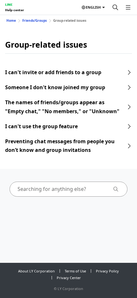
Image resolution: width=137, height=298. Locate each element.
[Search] (115, 7)
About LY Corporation (36, 271)
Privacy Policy (107, 271)
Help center (14, 10)
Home (11, 20)
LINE (8, 4)
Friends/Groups (34, 20)
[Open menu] (128, 7)
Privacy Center (69, 277)
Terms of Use (75, 271)
